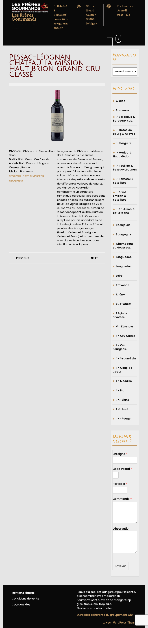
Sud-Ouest (124, 304)
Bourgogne (123, 234)
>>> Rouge (123, 418)
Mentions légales (23, 593)
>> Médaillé (124, 381)
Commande (122, 499)
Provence (122, 285)
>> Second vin (126, 358)
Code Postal (122, 469)
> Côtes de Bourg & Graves (124, 132)
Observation (121, 529)
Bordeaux (122, 110)
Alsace (120, 101)
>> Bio (120, 390)
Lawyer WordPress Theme (119, 622)
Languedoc (124, 257)
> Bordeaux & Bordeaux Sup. (124, 118)
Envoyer (121, 566)
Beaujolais (123, 225)
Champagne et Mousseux (123, 245)
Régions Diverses (120, 315)
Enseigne (120, 454)
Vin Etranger (124, 326)
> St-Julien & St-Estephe (124, 211)
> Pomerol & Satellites (123, 181)
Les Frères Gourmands (24, 17)
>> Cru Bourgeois (120, 347)
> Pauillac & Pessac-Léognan (125, 167)
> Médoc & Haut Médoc (122, 154)
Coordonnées (21, 604)
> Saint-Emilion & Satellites (120, 196)
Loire (119, 276)
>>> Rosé (122, 409)
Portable (120, 484)
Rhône (120, 294)
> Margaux (123, 143)
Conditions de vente (25, 598)
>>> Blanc (123, 400)
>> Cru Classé (126, 336)
